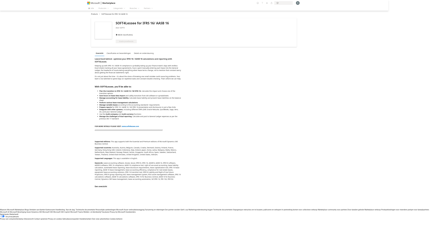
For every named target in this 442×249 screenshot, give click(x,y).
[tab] (100, 53)
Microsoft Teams (76, 212)
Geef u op (184, 209)
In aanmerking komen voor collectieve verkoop (299, 209)
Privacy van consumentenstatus (11, 219)
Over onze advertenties (100, 219)
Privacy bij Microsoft (117, 212)
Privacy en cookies (55, 219)
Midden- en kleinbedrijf (92, 212)
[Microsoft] (93, 3)
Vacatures (105, 212)
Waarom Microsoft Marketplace (12, 209)
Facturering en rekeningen (155, 209)
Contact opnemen (41, 219)
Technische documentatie (85, 209)
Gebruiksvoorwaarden (70, 219)
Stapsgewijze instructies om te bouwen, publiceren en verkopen (257, 209)
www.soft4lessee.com (130, 126)
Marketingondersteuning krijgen (200, 209)
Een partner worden (172, 209)
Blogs (27, 209)
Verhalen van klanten (37, 209)
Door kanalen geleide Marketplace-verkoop (364, 209)
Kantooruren (50, 209)
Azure (28, 212)
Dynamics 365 (36, 212)
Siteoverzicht (29, 219)
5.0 (119, 35)
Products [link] (94, 14)
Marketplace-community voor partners (332, 209)
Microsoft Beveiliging (18, 212)
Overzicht (99, 53)
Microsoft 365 (47, 212)
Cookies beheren (116, 219)
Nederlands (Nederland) (9, 214)
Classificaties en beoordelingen (119, 53)
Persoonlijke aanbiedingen (106, 209)
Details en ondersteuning (144, 53)
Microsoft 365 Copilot (61, 212)
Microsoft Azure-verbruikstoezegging (130, 209)
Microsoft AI (4, 212)
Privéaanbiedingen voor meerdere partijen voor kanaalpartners (405, 209)
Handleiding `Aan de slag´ (65, 209)
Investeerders (131, 212)
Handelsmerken (85, 219)
